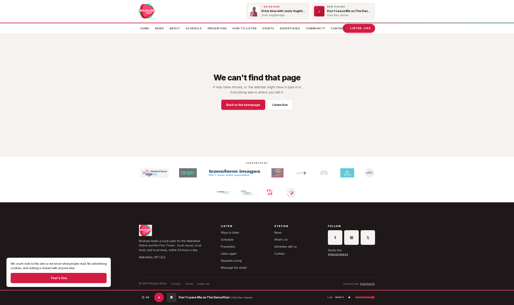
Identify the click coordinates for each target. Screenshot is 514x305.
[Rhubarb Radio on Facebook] (335, 237)
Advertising (290, 28)
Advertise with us (285, 246)
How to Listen (245, 28)
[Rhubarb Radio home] (147, 11)
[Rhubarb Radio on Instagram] (351, 237)
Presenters (217, 28)
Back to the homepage (243, 104)
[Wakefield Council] (223, 192)
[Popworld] (277, 172)
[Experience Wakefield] (291, 192)
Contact (338, 28)
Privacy (176, 283)
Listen (360, 28)
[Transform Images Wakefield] (234, 172)
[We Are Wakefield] (301, 172)
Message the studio (234, 267)
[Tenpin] (188, 172)
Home (144, 28)
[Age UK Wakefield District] (154, 172)
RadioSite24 (367, 283)
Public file (203, 283)
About (174, 28)
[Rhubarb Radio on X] (368, 237)
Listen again (229, 253)
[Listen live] (159, 297)
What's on (281, 239)
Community (315, 28)
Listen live (280, 104)
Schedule (194, 28)
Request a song (231, 260)
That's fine (58, 278)
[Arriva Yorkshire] (347, 172)
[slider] (257, 290)
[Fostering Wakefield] (324, 172)
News (159, 28)
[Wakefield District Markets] (369, 172)
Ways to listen (230, 232)
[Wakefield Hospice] (247, 192)
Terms (189, 283)
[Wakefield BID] (269, 192)
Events (268, 28)
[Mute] (350, 297)
